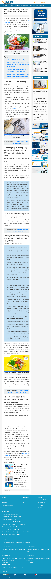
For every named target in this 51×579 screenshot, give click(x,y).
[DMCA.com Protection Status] (6, 575)
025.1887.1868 (30, 562)
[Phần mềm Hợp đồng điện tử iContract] (40, 151)
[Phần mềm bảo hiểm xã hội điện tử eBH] (40, 132)
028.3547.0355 (30, 553)
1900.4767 (42, 1)
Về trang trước (7, 490)
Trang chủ (5, 5)
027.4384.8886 (5, 562)
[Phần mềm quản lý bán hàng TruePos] (40, 170)
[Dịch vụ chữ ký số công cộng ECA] (40, 157)
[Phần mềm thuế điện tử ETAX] (40, 138)
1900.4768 (43, 2)
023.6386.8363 (5, 571)
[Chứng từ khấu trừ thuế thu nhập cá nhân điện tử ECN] (40, 164)
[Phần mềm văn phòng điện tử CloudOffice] (40, 145)
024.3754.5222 (6, 545)
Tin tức (11, 5)
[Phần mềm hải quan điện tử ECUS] (40, 126)
